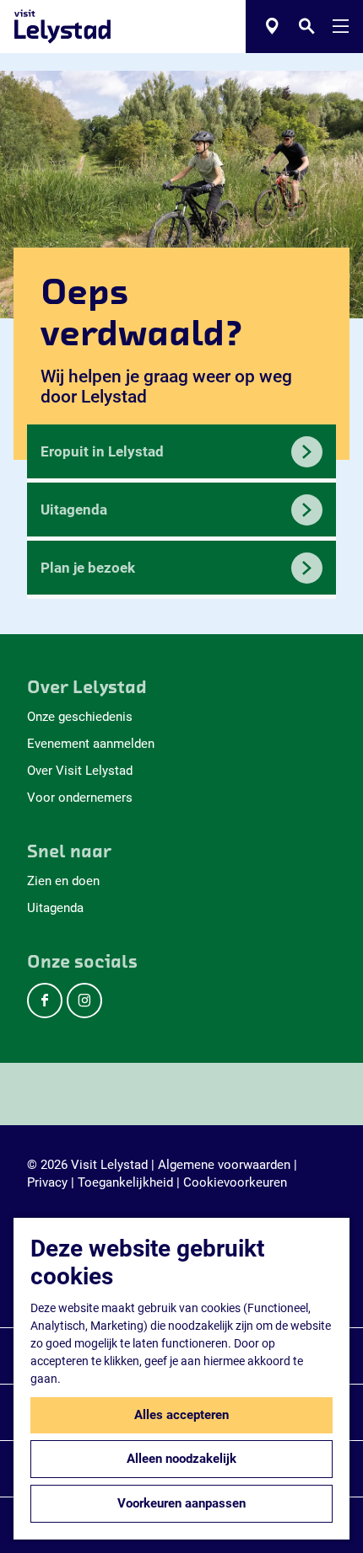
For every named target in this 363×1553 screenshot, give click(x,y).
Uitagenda (55, 907)
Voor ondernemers (80, 797)
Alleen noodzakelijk (181, 1458)
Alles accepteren (181, 1414)
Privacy (47, 1182)
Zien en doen (63, 881)
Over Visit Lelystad (80, 770)
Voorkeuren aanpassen (181, 1503)
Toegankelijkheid (125, 1182)
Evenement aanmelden (90, 743)
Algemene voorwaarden (224, 1164)
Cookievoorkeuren (235, 1182)
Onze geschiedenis (80, 716)
